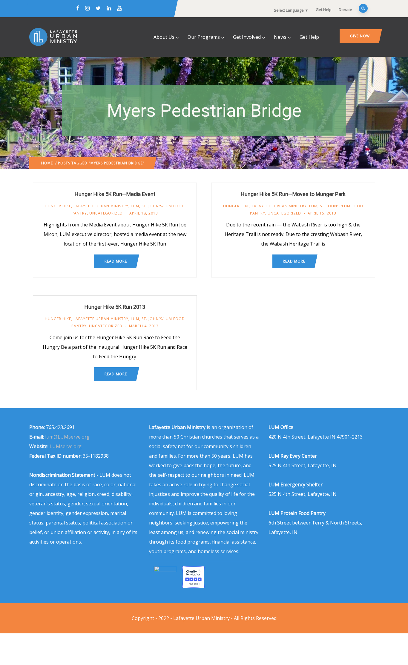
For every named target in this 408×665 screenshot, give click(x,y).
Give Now (360, 35)
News (280, 37)
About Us (164, 37)
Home (47, 163)
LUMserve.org (66, 446)
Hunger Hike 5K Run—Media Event (115, 194)
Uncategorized (106, 213)
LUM (135, 206)
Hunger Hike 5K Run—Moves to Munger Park (293, 194)
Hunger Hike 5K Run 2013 (115, 307)
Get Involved (247, 37)
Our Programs (204, 37)
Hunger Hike (58, 206)
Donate (345, 9)
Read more (116, 261)
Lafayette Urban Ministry (100, 206)
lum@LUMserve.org (67, 436)
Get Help (324, 9)
